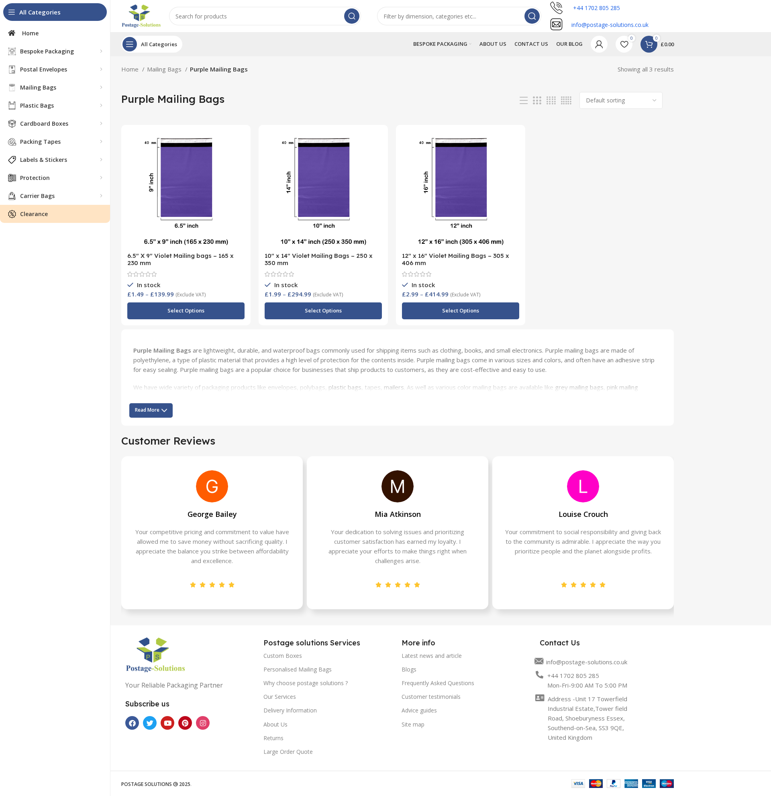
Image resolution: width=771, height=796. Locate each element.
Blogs (409, 669)
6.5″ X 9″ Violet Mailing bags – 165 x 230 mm (180, 259)
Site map (413, 724)
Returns (273, 738)
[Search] (351, 16)
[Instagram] (203, 723)
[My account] (599, 44)
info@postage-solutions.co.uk (586, 662)
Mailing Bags (165, 69)
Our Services (279, 696)
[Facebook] (132, 723)
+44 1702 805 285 (595, 8)
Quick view (238, 144)
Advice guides (419, 710)
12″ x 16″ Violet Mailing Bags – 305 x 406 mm (455, 259)
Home (130, 69)
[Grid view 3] (537, 100)
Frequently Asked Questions (438, 683)
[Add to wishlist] (238, 162)
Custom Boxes (282, 655)
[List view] (524, 100)
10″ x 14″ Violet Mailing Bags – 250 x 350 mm (319, 259)
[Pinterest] (185, 723)
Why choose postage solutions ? (305, 683)
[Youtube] (167, 723)
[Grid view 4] (551, 100)
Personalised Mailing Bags (297, 669)
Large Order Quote (288, 751)
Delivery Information (290, 710)
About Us (275, 724)
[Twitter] (150, 723)
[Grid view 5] (566, 100)
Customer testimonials (431, 696)
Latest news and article (432, 655)
